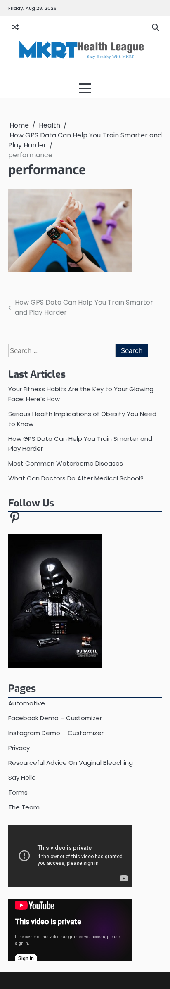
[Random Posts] (15, 28)
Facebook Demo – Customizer (55, 718)
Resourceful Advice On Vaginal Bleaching (70, 762)
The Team (24, 807)
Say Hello (22, 777)
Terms (18, 792)
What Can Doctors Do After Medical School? (76, 478)
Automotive (26, 703)
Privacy (19, 747)
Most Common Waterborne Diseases (65, 463)
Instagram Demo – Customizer (56, 733)
